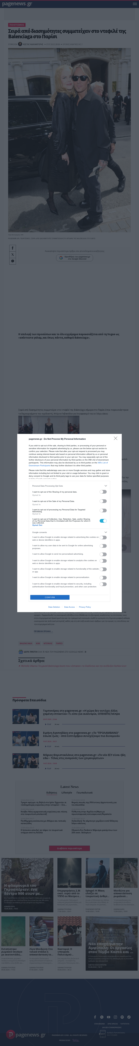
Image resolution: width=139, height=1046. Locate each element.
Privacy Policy (85, 607)
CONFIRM (50, 597)
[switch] (103, 492)
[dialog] (69, 523)
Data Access (69, 607)
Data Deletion (54, 607)
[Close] (116, 439)
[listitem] (69, 485)
